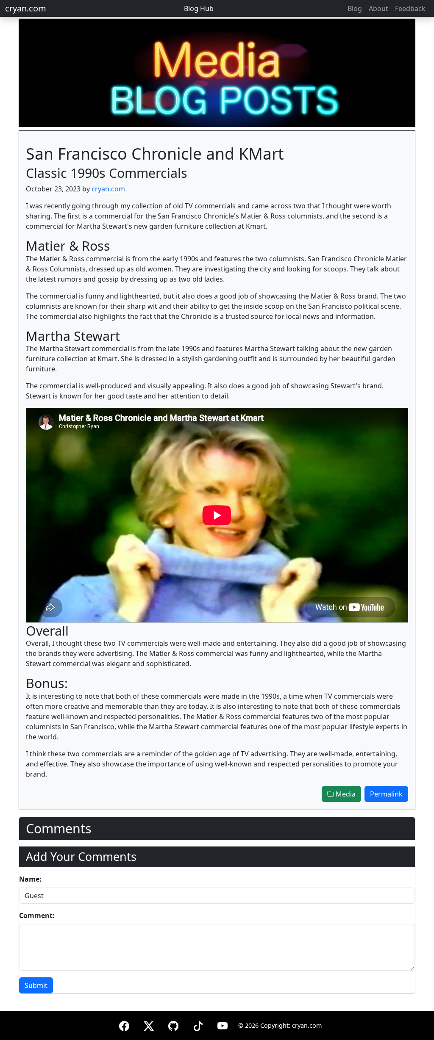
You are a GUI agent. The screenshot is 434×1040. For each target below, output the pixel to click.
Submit (36, 985)
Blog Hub (199, 8)
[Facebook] (124, 1025)
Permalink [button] (386, 794)
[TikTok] (198, 1025)
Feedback (410, 8)
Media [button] (345, 794)
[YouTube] (222, 1025)
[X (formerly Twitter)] (149, 1025)
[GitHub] (173, 1025)
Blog (355, 8)
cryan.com (25, 8)
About (378, 8)
